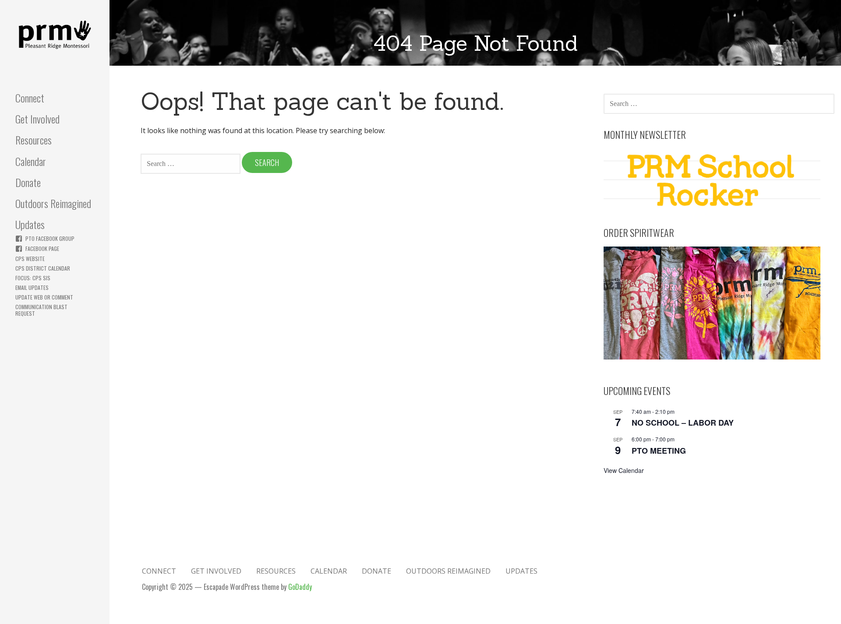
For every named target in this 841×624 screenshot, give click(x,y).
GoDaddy (300, 587)
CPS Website (30, 258)
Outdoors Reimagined (53, 203)
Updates (30, 224)
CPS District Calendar (42, 268)
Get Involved (37, 119)
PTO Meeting (659, 450)
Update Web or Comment (44, 297)
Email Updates (32, 287)
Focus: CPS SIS (32, 278)
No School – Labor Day (683, 422)
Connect (29, 98)
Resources (33, 140)
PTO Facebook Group (49, 238)
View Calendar (624, 470)
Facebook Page (42, 248)
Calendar (30, 161)
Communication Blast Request (41, 310)
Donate (28, 182)
